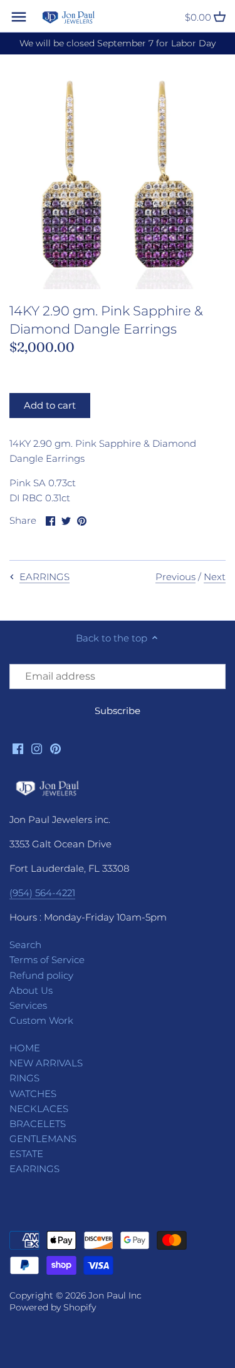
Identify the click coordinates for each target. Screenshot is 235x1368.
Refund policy (41, 975)
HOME (24, 1048)
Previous (175, 577)
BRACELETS (37, 1124)
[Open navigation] (18, 17)
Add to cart (50, 405)
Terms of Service (47, 960)
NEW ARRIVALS (46, 1063)
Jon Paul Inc (115, 1295)
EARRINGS (34, 1169)
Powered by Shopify (52, 1307)
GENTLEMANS (42, 1139)
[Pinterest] (55, 747)
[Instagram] (36, 747)
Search (25, 945)
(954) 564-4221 (42, 893)
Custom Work (41, 1020)
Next (215, 577)
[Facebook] (18, 747)
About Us (31, 990)
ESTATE (26, 1154)
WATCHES (32, 1094)
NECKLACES (38, 1109)
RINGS (24, 1078)
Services (28, 1005)
